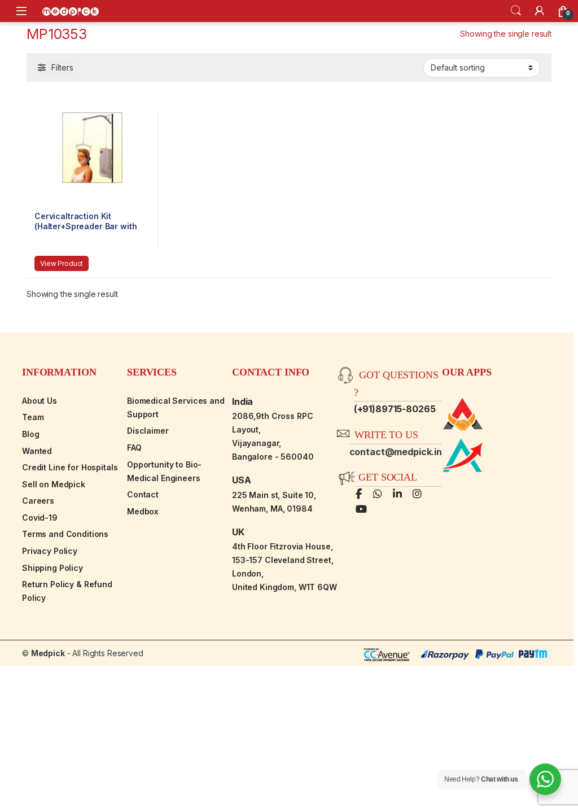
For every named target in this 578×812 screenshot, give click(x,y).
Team (32, 417)
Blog (30, 434)
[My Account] (539, 11)
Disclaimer (148, 430)
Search (516, 11)
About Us (39, 400)
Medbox (143, 511)
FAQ (134, 447)
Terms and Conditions (65, 534)
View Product (61, 263)
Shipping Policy (52, 568)
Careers (38, 500)
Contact (143, 494)
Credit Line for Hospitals (70, 467)
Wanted (37, 451)
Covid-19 (40, 517)
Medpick (48, 653)
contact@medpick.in (395, 451)
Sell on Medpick (53, 484)
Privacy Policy (49, 551)
